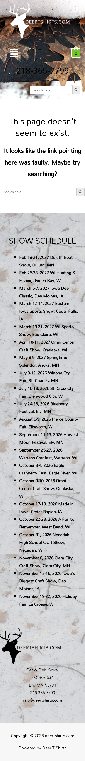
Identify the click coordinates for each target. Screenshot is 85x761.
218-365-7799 (42, 70)
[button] (14, 53)
